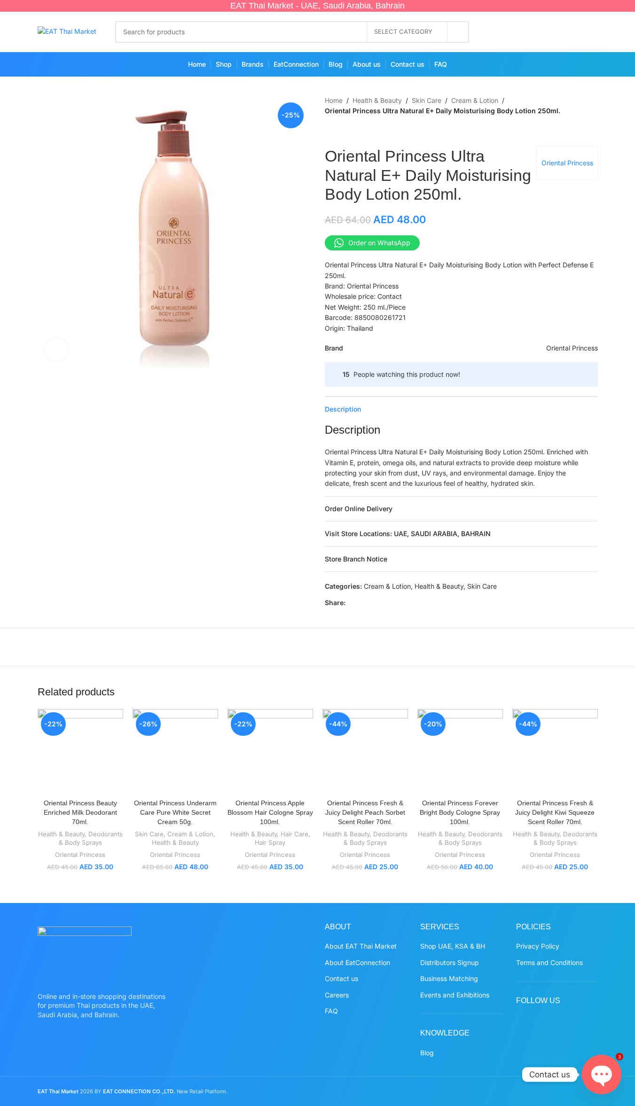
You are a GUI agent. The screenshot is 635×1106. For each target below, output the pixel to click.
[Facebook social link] (497, 32)
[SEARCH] (458, 32)
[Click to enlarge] (56, 349)
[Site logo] (67, 31)
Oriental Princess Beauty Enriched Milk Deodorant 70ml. (80, 812)
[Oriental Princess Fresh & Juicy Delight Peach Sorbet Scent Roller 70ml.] (365, 751)
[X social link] (515, 32)
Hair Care (294, 834)
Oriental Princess (567, 163)
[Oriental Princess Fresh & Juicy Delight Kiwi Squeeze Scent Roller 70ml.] (555, 751)
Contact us (341, 978)
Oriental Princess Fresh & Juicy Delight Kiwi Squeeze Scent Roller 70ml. (555, 812)
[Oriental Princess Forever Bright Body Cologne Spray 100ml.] (460, 751)
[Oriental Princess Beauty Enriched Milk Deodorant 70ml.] (80, 751)
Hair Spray (270, 842)
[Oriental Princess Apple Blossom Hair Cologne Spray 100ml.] (270, 751)
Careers (337, 995)
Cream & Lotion (474, 100)
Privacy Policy (537, 946)
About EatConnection (357, 962)
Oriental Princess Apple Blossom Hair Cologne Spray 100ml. (270, 812)
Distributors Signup (449, 962)
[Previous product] (330, 131)
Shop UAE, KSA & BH (452, 946)
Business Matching (449, 978)
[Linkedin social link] (396, 602)
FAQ (331, 1011)
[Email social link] (373, 602)
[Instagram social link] (534, 32)
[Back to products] (341, 131)
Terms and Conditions (549, 962)
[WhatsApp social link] (570, 32)
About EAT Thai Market (361, 946)
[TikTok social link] (589, 32)
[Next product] (353, 131)
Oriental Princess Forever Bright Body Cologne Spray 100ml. (460, 812)
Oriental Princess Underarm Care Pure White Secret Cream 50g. (175, 812)
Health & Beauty (377, 100)
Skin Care (426, 100)
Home (334, 100)
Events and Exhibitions (454, 995)
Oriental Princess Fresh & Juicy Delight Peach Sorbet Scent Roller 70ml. (365, 812)
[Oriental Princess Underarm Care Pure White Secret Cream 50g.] (175, 751)
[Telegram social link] (418, 602)
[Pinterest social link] (552, 32)
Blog (427, 1053)
